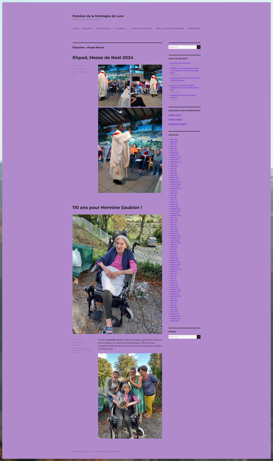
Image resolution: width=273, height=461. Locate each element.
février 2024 (174, 204)
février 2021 (174, 285)
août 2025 (173, 164)
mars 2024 (173, 202)
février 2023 (174, 231)
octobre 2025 (174, 159)
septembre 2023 (175, 215)
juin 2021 (173, 276)
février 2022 (174, 258)
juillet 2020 (174, 301)
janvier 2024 (174, 206)
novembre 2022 (175, 238)
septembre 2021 (175, 269)
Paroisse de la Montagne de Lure (98, 16)
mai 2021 (173, 278)
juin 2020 (173, 303)
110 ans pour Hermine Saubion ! (107, 207)
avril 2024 (173, 200)
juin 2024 (173, 195)
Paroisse (83, 343)
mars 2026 (174, 150)
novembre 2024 (175, 184)
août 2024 (173, 191)
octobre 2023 (174, 213)
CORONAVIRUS (193, 28)
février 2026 (174, 153)
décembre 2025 (175, 157)
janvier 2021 (174, 287)
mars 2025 (173, 175)
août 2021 (173, 271)
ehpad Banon (77, 350)
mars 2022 (173, 256)
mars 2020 (173, 309)
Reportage (76, 345)
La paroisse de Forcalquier (177, 124)
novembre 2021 (175, 265)
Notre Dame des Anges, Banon (180, 63)
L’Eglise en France (174, 115)
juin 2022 (173, 249)
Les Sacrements (103, 28)
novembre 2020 (175, 292)
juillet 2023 (174, 220)
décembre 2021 (175, 262)
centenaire (85, 348)
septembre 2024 (175, 189)
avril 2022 (173, 253)
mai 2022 (173, 251)
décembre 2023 (78, 72)
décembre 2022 (175, 236)
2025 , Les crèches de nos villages (170, 28)
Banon (82, 69)
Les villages (120, 28)
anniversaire (77, 348)
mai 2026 (173, 146)
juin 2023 (173, 222)
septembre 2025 (175, 162)
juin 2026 (173, 144)
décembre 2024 (175, 182)
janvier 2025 (174, 180)
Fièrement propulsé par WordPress (108, 452)
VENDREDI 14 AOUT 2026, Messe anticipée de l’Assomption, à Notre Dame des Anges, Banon (184, 70)
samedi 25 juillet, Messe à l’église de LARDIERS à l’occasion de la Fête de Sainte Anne (184, 88)
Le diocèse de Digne (175, 119)
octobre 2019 (174, 321)
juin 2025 (173, 168)
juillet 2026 (174, 142)
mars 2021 (173, 283)
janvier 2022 (174, 260)
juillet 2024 (174, 193)
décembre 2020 (175, 289)
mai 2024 (173, 198)
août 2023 (173, 218)
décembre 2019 (175, 316)
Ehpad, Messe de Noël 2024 (103, 57)
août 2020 (173, 298)
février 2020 (174, 312)
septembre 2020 (175, 296)
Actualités (76, 69)
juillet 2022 (174, 247)
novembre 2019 (175, 318)
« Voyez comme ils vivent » (141, 28)
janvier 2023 (174, 233)
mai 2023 (173, 224)
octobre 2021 (174, 267)
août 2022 (173, 245)
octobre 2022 (174, 240)
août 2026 (173, 139)
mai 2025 (173, 171)
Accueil (76, 28)
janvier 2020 (174, 314)
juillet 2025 (174, 166)
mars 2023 (173, 229)
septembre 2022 (175, 242)
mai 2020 (173, 305)
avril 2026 (173, 148)
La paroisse (86, 28)
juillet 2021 (174, 274)
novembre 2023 (175, 211)
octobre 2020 (174, 294)
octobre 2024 (174, 186)
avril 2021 (173, 280)
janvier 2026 (174, 155)
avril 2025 (173, 173)
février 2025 (174, 177)
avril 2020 (173, 307)
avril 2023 (173, 227)
